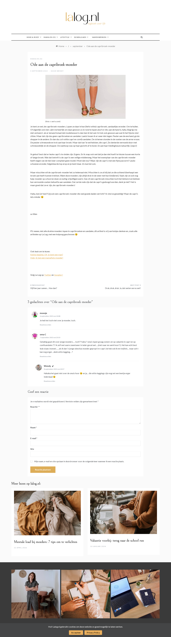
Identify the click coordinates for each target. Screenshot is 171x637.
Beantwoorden (45, 325)
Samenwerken (99, 37)
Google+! (58, 275)
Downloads (80, 37)
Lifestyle (65, 37)
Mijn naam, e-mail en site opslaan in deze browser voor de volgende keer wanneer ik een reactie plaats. (79, 461)
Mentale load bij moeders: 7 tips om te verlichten (45, 542)
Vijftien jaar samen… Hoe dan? (43, 288)
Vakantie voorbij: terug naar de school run (117, 541)
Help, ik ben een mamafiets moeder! (46, 258)
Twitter (47, 275)
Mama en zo (50, 37)
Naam (33, 427)
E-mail (33, 438)
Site (32, 449)
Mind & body (33, 37)
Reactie (34, 407)
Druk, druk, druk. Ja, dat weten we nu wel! (123, 288)
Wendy (60, 71)
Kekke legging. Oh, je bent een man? (46, 254)
